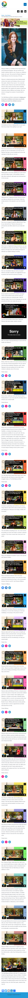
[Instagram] (22, 11)
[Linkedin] (25, 11)
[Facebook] (18, 11)
